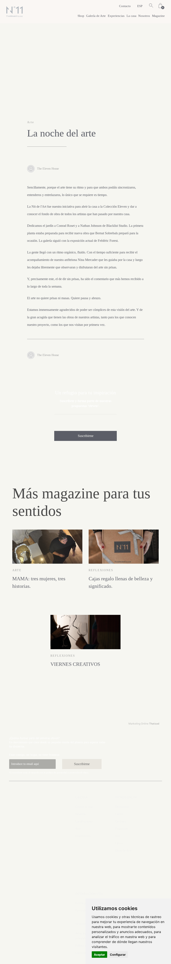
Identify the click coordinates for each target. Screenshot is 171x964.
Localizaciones (84, 821)
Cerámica (120, 821)
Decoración (121, 806)
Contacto (125, 6)
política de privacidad (103, 446)
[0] (160, 6)
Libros (119, 843)
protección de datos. (79, 772)
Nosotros (144, 15)
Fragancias (121, 828)
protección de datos (85, 449)
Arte (77, 828)
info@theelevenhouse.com (36, 861)
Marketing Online (143, 723)
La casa (131, 15)
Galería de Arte (96, 15)
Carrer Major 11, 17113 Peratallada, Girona (28, 830)
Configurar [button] (118, 954)
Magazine (158, 15)
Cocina (119, 814)
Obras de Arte (123, 850)
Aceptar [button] (99, 954)
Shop (81, 15)
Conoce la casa (84, 806)
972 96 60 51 (22, 852)
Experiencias (116, 15)
